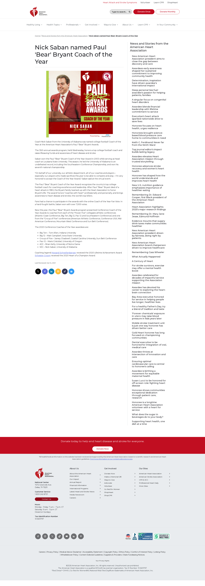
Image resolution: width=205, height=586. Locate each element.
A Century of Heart (142, 261)
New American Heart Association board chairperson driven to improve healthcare (149, 245)
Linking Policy (159, 552)
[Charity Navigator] (145, 536)
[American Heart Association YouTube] (67, 536)
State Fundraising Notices (134, 555)
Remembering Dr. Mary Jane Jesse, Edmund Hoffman (148, 215)
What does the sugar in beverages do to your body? (147, 415)
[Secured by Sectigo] (162, 536)
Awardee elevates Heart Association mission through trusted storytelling (147, 159)
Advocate (108, 483)
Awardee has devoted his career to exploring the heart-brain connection (149, 290)
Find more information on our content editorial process (111, 459)
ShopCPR (108, 495)
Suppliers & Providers (113, 555)
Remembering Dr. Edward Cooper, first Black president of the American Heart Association (149, 199)
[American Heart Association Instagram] (45, 536)
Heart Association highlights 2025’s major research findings (149, 208)
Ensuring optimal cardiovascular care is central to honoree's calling (148, 364)
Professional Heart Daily (148, 483)
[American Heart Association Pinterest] (81, 536)
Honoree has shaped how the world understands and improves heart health (148, 178)
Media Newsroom (77, 495)
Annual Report (75, 482)
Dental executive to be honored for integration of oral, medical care (149, 345)
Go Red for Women (112, 489)
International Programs (79, 488)
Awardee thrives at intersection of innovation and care (149, 354)
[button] (143, 11)
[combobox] (118, 12)
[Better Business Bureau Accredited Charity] (134, 536)
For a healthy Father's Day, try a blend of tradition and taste (148, 307)
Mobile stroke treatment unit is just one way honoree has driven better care (148, 326)
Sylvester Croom (43, 255)
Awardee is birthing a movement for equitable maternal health (145, 373)
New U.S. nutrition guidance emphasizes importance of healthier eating (147, 188)
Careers (73, 498)
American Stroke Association (150, 477)
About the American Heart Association (80, 475)
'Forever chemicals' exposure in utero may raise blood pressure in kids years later (148, 316)
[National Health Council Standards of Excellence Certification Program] (128, 536)
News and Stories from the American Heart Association (65, 36)
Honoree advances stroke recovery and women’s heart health (148, 169)
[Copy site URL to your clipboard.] (65, 271)
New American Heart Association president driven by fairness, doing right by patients (147, 234)
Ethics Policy (124, 552)
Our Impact (74, 479)
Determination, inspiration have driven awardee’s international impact (146, 83)
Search (129, 12)
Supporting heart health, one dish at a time (148, 422)
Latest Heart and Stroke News (82, 492)
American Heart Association (150, 474)
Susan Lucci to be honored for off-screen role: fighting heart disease (149, 383)
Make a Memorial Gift (112, 477)
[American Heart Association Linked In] (74, 536)
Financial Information (78, 485)
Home (37, 36)
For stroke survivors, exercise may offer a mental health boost (148, 268)
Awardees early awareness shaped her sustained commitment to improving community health (147, 72)
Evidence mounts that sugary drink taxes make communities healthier (149, 223)
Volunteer (108, 486)
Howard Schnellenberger (64, 253)
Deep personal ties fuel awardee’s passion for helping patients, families (148, 93)
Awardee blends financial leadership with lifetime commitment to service (146, 109)
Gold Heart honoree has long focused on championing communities (148, 335)
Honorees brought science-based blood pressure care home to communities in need (149, 135)
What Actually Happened (146, 257)
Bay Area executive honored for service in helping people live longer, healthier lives (148, 299)
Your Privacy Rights (102, 561)
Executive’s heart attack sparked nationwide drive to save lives (147, 119)
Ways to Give (109, 480)
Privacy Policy (52, 552)
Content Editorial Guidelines (91, 555)
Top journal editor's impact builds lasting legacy (147, 150)
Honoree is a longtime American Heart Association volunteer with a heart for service (147, 406)
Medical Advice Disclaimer (70, 552)
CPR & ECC (143, 480)
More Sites (143, 486)
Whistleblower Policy (69, 555)
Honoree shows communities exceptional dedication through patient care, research (148, 394)
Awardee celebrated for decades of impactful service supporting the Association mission (148, 279)
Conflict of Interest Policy (141, 552)
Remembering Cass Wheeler (148, 252)
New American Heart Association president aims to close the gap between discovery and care (148, 60)
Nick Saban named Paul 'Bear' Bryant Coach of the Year (113, 36)
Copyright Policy (111, 552)
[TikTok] (59, 536)
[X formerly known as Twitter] (52, 536)
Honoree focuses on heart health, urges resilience (146, 127)
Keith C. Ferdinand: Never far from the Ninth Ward (148, 143)
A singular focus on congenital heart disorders (149, 101)
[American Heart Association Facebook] (38, 536)
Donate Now (102, 449)
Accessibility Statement (92, 552)
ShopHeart (108, 492)
